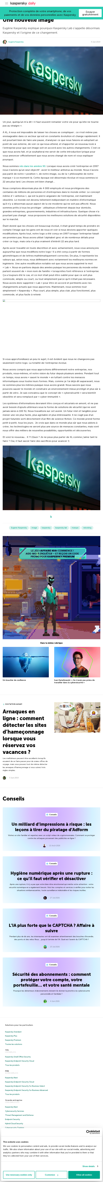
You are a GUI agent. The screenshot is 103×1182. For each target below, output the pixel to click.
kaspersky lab (61, 528)
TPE (7, 1050)
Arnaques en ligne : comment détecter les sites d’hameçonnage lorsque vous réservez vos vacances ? (24, 731)
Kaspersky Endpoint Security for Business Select (25, 1086)
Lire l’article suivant (13, 704)
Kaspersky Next (11, 1078)
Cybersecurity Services (14, 1111)
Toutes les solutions (13, 1044)
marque (75, 528)
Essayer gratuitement (90, 13)
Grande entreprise (13, 1100)
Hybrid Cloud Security (14, 1124)
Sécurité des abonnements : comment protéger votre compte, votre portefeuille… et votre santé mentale (51, 980)
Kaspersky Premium (13, 1040)
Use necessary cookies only (19, 1175)
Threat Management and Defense (19, 1115)
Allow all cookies (84, 1175)
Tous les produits (12, 1065)
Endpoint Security (12, 1119)
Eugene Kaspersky (16, 42)
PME (7, 1071)
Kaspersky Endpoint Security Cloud (19, 1061)
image (34, 528)
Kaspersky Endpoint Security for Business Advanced (26, 1090)
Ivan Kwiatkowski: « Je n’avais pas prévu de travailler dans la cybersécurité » (74, 681)
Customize (50, 1175)
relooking (87, 528)
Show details (88, 1166)
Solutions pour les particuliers (19, 1025)
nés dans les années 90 (32, 166)
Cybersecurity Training (14, 1128)
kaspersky (46, 528)
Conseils (53, 815)
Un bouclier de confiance (14, 680)
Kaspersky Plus (11, 1036)
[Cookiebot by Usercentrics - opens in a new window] (88, 1132)
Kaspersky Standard (13, 1032)
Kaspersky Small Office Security (18, 1057)
